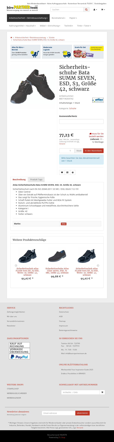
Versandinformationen (15, 321)
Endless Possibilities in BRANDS (73, 373)
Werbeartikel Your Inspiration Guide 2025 (77, 369)
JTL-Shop (61, 437)
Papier (72, 18)
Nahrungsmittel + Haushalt (21, 25)
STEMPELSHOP (13, 389)
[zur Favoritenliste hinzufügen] (62, 172)
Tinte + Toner (83, 25)
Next (98, 265)
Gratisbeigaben (100, 3)
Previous (16, 265)
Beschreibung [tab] (19, 179)
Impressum (63, 326)
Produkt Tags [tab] (36, 179)
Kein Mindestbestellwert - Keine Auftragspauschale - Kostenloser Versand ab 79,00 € (59, 3)
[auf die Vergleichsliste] (67, 172)
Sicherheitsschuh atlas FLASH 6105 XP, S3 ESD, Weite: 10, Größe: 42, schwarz (27, 271)
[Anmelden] (95, 9)
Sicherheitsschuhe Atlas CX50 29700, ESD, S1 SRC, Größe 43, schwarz (57, 270)
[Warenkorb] (103, 9)
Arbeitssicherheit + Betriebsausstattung (27, 18)
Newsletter (11, 326)
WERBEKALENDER (14, 398)
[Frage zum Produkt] (72, 172)
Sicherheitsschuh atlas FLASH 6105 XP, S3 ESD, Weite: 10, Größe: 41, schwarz (86, 271)
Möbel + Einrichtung (49, 25)
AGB (61, 316)
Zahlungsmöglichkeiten (16, 312)
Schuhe (72, 108)
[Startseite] (11, 37)
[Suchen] (86, 9)
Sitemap (62, 321)
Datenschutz (64, 312)
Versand (62, 144)
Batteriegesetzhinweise (68, 330)
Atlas (64, 224)
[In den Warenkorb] (102, 392)
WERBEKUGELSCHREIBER (17, 393)
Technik (68, 25)
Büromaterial (58, 18)
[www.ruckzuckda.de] (22, 8)
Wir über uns (12, 316)
